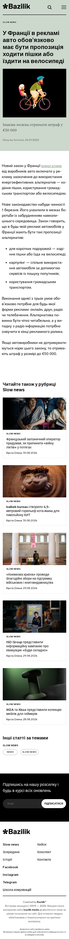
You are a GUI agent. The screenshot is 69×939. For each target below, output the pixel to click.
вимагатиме (51, 165)
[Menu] (62, 7)
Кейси (41, 844)
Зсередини (11, 852)
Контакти (44, 860)
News (10, 752)
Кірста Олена (14, 453)
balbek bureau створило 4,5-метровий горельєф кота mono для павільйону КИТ (32, 511)
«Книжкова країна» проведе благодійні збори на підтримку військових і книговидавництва (29, 579)
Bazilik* (41, 902)
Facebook (10, 867)
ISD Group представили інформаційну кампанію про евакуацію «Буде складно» (27, 646)
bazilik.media (31, 910)
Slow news (9, 22)
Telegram (10, 882)
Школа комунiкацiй (17, 890)
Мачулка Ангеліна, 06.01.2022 (21, 140)
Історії (7, 860)
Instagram (10, 875)
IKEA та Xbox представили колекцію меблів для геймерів (34, 712)
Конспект (44, 852)
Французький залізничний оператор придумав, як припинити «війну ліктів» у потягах (33, 443)
